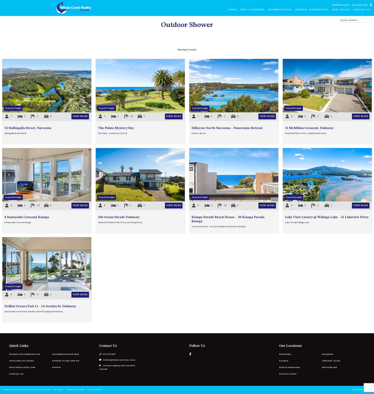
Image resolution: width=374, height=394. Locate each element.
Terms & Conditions (75, 390)
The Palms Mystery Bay (116, 128)
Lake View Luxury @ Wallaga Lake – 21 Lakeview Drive (327, 217)
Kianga (283, 361)
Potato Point (288, 374)
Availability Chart (21, 361)
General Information (312, 10)
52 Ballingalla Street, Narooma (28, 128)
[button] (9, 85)
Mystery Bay (329, 367)
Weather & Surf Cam (22, 367)
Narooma (285, 354)
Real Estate (341, 10)
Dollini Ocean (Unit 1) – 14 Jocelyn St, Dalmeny (40, 306)
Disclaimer (58, 390)
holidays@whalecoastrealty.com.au (119, 360)
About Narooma (252, 10)
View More (80, 116)
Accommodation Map (65, 354)
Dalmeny (327, 354)
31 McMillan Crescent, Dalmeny (309, 128)
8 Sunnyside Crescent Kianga (27, 217)
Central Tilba (331, 361)
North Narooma (289, 367)
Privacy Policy (43, 390)
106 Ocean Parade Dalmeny (119, 217)
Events (56, 367)
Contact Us (361, 10)
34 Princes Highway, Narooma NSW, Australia (117, 367)
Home (233, 10)
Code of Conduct (95, 390)
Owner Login (340, 5)
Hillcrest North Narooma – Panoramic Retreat (227, 128)
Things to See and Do (65, 361)
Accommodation (280, 10)
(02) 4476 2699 (359, 5)
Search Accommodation (24, 354)
